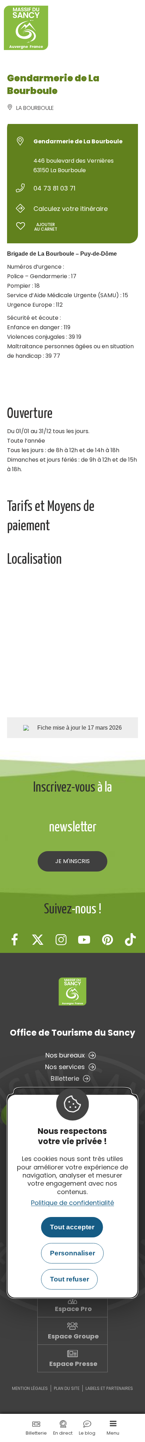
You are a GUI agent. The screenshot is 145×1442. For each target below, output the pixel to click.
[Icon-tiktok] (130, 939)
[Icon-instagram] (61, 939)
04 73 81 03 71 (54, 188)
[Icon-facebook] (14, 939)
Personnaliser (72, 1253)
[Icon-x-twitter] (37, 939)
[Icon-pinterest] (107, 939)
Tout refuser (69, 1279)
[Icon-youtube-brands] (84, 939)
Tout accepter (72, 1227)
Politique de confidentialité (72, 1202)
